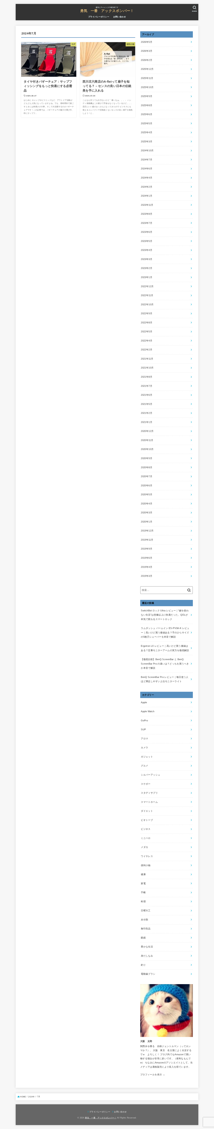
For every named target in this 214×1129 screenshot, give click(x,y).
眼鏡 (143, 937)
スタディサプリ (149, 793)
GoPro (144, 720)
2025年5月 (146, 123)
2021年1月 (146, 422)
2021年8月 (146, 377)
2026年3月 (146, 51)
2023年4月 (146, 250)
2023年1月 (146, 277)
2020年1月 (146, 521)
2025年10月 (147, 87)
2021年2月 (146, 413)
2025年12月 (147, 69)
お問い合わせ (119, 17)
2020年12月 (147, 431)
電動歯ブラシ (148, 974)
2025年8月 (146, 105)
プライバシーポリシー (98, 17)
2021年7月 (146, 386)
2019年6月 (146, 558)
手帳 (143, 892)
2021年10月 (147, 367)
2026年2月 (146, 60)
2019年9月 (146, 549)
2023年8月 (146, 214)
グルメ (144, 765)
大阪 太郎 (146, 1041)
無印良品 (145, 928)
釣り (143, 965)
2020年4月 (146, 503)
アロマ (144, 738)
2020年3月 (146, 512)
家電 (143, 883)
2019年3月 (146, 576)
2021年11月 (147, 359)
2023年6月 (146, 232)
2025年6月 (146, 114)
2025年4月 (146, 132)
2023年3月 (146, 259)
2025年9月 (146, 96)
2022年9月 (146, 313)
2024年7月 (146, 159)
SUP (143, 729)
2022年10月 (147, 304)
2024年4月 (146, 177)
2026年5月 (146, 42)
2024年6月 (146, 168)
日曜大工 (145, 910)
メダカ (144, 847)
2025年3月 (146, 141)
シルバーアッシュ (150, 775)
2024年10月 (147, 150)
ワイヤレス (147, 856)
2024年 (31, 1097)
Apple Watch (147, 711)
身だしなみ (147, 956)
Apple (144, 702)
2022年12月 (147, 286)
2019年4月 (146, 567)
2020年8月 (146, 467)
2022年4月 (146, 340)
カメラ (144, 747)
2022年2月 (146, 349)
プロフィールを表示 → (152, 1074)
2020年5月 (146, 494)
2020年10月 (147, 449)
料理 (143, 901)
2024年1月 (146, 196)
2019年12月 (147, 530)
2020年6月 (146, 485)
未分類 (144, 919)
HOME (23, 1097)
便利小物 (145, 865)
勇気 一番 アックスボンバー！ (107, 11)
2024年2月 (146, 187)
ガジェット (147, 756)
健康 (143, 874)
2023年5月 (146, 241)
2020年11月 (147, 440)
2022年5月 (146, 331)
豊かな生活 (147, 946)
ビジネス (145, 829)
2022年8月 (146, 322)
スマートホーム (149, 802)
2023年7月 (146, 223)
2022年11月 (147, 295)
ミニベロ (145, 838)
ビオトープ (147, 820)
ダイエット (147, 811)
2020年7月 (146, 476)
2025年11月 (147, 78)
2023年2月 (146, 268)
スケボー (145, 784)
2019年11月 (147, 540)
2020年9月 (146, 458)
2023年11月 (147, 205)
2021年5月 (146, 404)
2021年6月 (146, 395)
